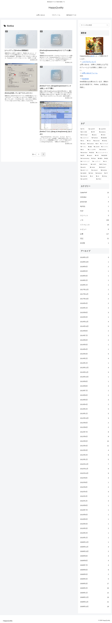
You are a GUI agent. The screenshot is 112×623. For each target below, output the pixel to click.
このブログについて (89, 62)
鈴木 (92, 56)
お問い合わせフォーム (90, 73)
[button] (107, 25)
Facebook (85, 79)
